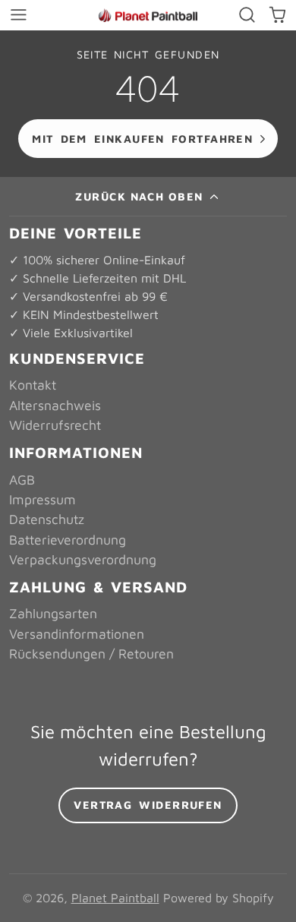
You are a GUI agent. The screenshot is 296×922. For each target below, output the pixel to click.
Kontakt (32, 385)
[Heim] (148, 15)
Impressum (42, 499)
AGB (22, 480)
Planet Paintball (115, 898)
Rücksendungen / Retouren (91, 654)
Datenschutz (46, 519)
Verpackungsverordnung (82, 559)
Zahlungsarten (53, 613)
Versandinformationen (76, 634)
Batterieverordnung (67, 540)
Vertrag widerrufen (148, 804)
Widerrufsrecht (55, 425)
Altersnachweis (55, 405)
